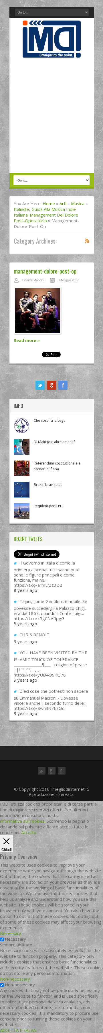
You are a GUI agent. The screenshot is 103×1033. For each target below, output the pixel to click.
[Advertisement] (51, 116)
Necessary (15, 939)
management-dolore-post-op (45, 270)
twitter (40, 385)
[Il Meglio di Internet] (52, 51)
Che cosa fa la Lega (50, 420)
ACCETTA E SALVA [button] (18, 1030)
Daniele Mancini (33, 280)
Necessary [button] (10, 933)
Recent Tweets (28, 538)
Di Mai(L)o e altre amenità (55, 442)
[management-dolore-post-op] (52, 312)
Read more (27, 340)
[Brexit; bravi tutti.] (21, 490)
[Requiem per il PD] (21, 511)
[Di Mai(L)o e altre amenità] (21, 447)
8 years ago (25, 590)
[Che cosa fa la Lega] (21, 425)
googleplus (51, 385)
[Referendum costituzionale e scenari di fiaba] (21, 468)
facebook (63, 385)
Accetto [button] (28, 832)
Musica (77, 203)
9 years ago (25, 641)
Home (49, 203)
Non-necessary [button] (15, 979)
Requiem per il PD (48, 506)
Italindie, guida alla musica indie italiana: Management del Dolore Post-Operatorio (46, 214)
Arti (63, 203)
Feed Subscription (87, 240)
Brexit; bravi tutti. (48, 484)
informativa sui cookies (22, 821)
